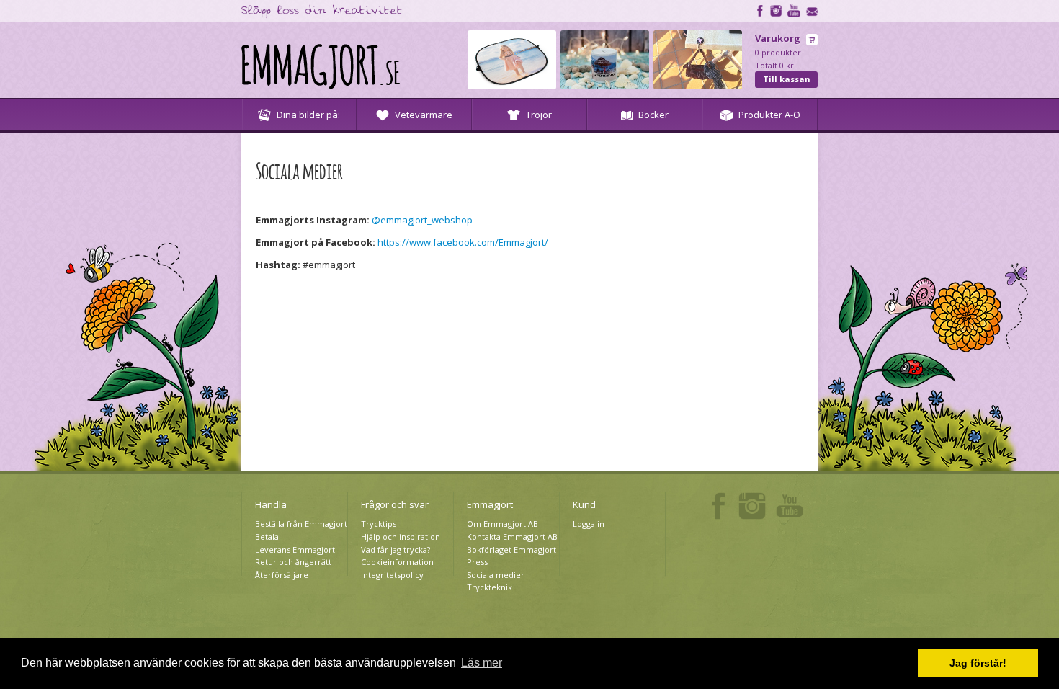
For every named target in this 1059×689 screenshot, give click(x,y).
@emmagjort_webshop (422, 219)
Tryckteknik (489, 587)
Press (477, 561)
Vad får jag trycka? (395, 549)
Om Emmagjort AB (502, 523)
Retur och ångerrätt (293, 561)
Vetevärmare (423, 114)
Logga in (588, 523)
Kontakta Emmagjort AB (512, 536)
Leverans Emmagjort (295, 549)
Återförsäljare (281, 574)
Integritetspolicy (392, 574)
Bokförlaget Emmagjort (511, 549)
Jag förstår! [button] (977, 663)
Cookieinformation (397, 561)
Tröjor (539, 114)
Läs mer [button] (481, 663)
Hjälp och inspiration (400, 536)
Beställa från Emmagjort (301, 523)
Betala (267, 536)
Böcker (653, 114)
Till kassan (786, 79)
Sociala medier (495, 574)
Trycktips (378, 523)
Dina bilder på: (308, 114)
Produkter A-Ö (769, 114)
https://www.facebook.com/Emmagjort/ (462, 242)
